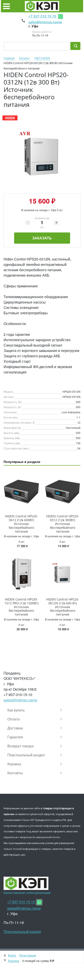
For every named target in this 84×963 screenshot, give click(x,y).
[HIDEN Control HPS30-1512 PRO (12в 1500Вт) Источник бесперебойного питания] (21, 573)
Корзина (13, 961)
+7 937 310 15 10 (42, 16)
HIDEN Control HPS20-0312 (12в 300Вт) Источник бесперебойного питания (62, 523)
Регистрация (27, 955)
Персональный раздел (22, 931)
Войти (12, 955)
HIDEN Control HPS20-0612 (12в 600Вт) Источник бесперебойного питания (21, 523)
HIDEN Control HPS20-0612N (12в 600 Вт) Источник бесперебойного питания (62, 606)
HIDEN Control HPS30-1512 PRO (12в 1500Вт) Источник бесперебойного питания (21, 606)
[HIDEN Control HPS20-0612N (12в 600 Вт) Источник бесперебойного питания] (62, 573)
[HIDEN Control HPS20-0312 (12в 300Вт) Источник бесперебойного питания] (62, 490)
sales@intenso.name (45, 22)
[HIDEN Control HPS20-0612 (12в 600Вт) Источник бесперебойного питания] (21, 490)
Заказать (42, 238)
